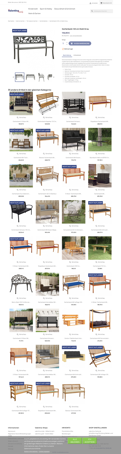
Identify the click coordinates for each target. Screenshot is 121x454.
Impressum (11, 431)
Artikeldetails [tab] (77, 55)
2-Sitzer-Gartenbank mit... (99, 302)
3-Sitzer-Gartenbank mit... (73, 194)
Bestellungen (66, 434)
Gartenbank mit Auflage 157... (21, 411)
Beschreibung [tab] (67, 55)
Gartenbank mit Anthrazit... (100, 230)
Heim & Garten (34, 13)
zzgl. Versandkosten (76, 36)
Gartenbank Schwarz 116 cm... (21, 230)
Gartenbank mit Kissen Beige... (47, 230)
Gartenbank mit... (99, 194)
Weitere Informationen (31, 451)
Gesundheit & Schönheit (64, 9)
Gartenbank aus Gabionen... (21, 194)
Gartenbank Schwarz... (73, 121)
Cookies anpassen (44, 451)
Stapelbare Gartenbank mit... (100, 121)
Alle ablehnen (74, 440)
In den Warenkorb (80, 43)
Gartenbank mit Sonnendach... (100, 338)
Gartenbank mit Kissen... (73, 157)
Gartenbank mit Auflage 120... (73, 302)
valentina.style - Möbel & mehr (44, 431)
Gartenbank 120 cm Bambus (47, 194)
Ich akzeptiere (90, 440)
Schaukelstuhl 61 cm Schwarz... (73, 230)
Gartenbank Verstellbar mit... (47, 302)
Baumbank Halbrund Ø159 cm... (100, 157)
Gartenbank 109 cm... (74, 266)
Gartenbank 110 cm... (100, 266)
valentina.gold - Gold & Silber (44, 434)
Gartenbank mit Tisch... (21, 157)
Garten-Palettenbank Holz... (74, 338)
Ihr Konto (66, 428)
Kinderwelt (33, 9)
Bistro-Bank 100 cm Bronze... (21, 302)
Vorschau (21, 117)
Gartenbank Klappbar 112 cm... (47, 121)
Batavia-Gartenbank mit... (47, 157)
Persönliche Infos (67, 431)
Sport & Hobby (46, 9)
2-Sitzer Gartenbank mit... (21, 374)
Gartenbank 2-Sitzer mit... (21, 121)
